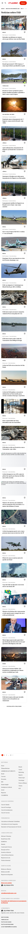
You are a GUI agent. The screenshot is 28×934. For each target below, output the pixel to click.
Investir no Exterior (6, 852)
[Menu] (2, 3)
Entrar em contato (6, 883)
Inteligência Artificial (6, 787)
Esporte (21, 775)
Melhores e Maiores (6, 869)
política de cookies (6, 922)
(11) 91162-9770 (9, 885)
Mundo (20, 767)
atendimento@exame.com (8, 893)
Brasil (2, 773)
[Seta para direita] (24, 8)
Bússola (3, 844)
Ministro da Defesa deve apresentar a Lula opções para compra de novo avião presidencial (13, 613)
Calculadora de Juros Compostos (9, 824)
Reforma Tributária (6, 836)
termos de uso (5, 919)
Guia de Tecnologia (6, 807)
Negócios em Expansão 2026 (12, 8)
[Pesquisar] (5, 3)
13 (10, 755)
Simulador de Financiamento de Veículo (11, 827)
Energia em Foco (5, 849)
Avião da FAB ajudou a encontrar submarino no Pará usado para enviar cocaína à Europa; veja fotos (13, 393)
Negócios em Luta (5, 857)
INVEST (3, 8)
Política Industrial (5, 860)
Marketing (21, 772)
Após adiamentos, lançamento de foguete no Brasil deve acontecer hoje (12, 149)
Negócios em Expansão (7, 874)
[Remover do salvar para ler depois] (25, 32)
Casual (20, 769)
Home (2, 765)
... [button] (8, 755)
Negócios (3, 792)
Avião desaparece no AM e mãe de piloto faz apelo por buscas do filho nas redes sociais (13, 475)
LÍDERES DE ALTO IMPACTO (8, 771)
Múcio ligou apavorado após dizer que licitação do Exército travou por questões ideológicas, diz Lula (13, 641)
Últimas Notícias (5, 768)
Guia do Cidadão (5, 804)
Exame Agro (22, 777)
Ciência (20, 785)
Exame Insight (4, 784)
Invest (2, 790)
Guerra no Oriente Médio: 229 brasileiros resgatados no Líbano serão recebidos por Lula (12, 670)
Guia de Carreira (5, 812)
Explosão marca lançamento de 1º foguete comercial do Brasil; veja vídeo (13, 121)
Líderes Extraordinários (7, 855)
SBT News (12, 114)
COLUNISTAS (4, 795)
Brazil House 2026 (5, 839)
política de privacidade (7, 924)
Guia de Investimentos (6, 810)
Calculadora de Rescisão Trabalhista (10, 821)
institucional (5, 917)
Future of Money (23, 783)
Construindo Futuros (6, 847)
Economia (3, 779)
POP (20, 788)
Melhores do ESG (5, 872)
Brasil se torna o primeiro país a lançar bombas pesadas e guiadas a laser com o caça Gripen (13, 92)
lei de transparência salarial (9, 926)
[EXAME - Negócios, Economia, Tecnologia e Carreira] (13, 3)
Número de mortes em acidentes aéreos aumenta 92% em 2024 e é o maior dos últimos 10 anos (13, 504)
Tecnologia (21, 780)
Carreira (3, 776)
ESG (2, 782)
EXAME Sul (4, 841)
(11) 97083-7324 (9, 910)
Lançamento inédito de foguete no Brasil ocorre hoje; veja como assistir (13, 204)
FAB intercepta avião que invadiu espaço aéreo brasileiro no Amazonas (12, 698)
